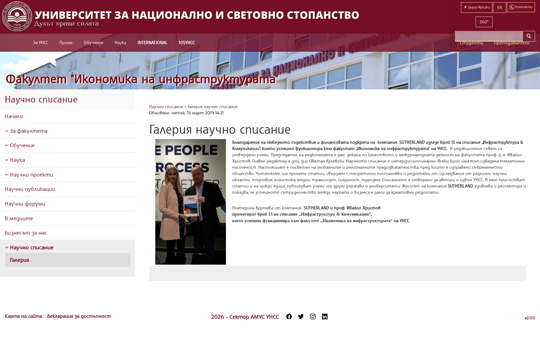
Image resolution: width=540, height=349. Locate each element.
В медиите (19, 218)
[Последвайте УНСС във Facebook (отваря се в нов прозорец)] (289, 316)
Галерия (19, 259)
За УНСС (40, 42)
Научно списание (30, 247)
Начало (14, 115)
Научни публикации (30, 188)
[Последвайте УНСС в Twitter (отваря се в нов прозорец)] (301, 316)
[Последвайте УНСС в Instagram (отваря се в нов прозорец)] (313, 316)
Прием (65, 42)
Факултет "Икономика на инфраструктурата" (142, 78)
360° (484, 21)
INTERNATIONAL (153, 42)
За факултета (28, 130)
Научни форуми (25, 203)
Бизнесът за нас (26, 232)
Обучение (93, 42)
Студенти (471, 43)
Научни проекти (30, 174)
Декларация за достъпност (79, 316)
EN (499, 7)
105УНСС (187, 42)
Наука (120, 42)
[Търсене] (528, 36)
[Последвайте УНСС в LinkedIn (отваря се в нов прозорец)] (325, 316)
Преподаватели (512, 43)
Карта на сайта (24, 316)
